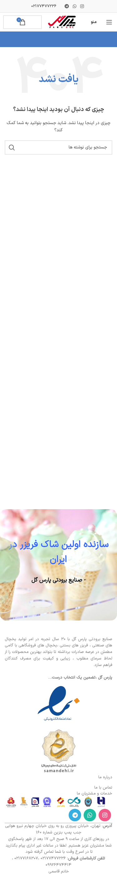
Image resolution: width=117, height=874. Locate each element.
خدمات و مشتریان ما (94, 793)
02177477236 (43, 6)
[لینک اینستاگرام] (82, 6)
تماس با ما (103, 788)
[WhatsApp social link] (74, 6)
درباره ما (105, 777)
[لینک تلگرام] (67, 6)
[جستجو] (12, 147)
